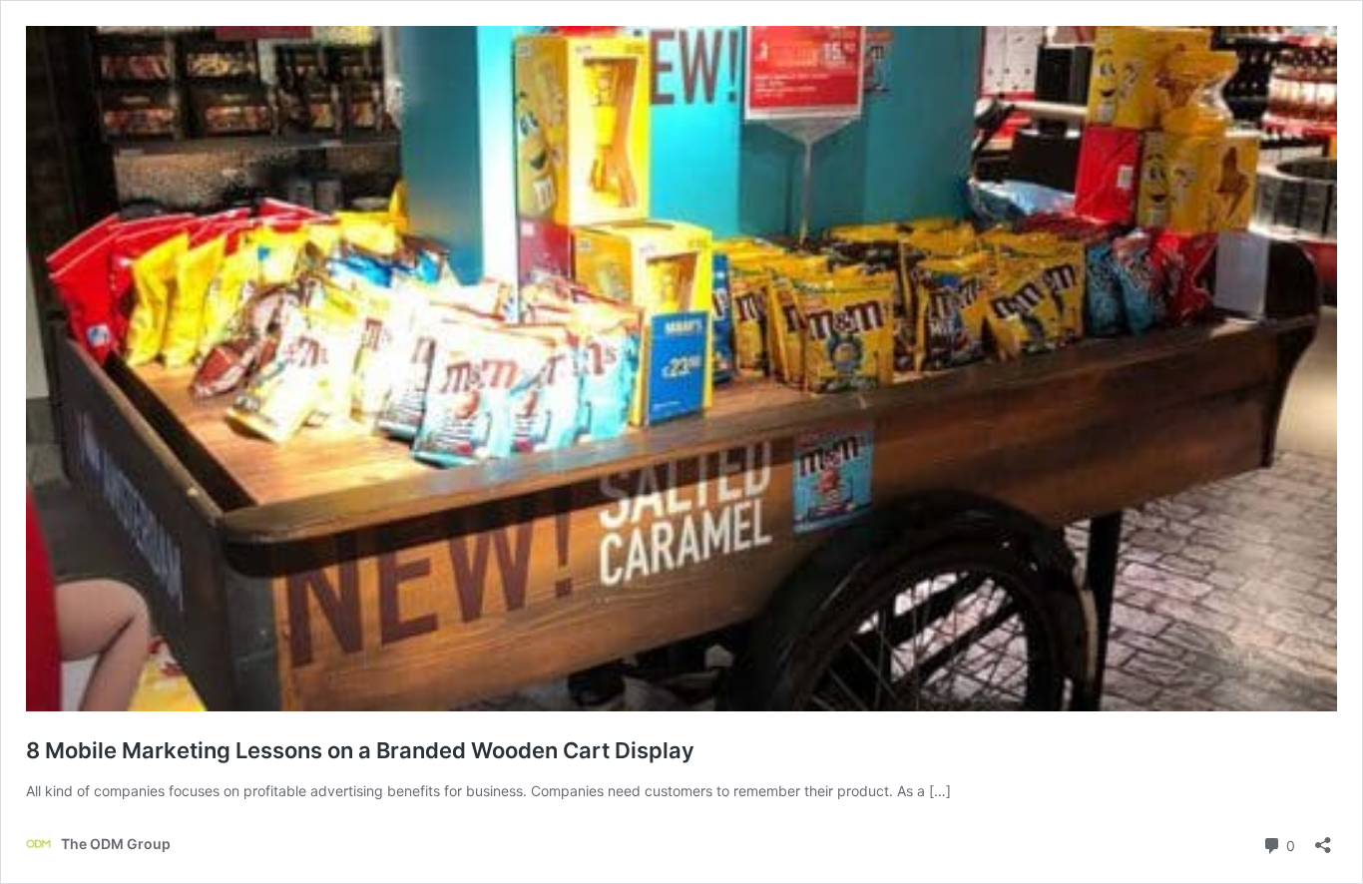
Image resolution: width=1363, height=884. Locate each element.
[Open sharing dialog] (1323, 838)
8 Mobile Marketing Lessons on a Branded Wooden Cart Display (360, 750)
